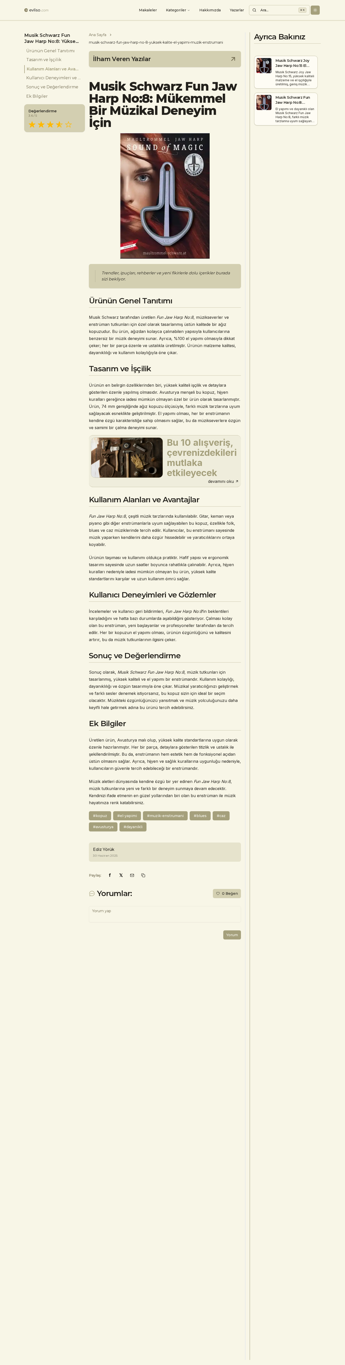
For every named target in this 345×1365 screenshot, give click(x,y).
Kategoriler (176, 10)
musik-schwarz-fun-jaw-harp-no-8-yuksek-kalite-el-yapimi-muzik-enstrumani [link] (156, 42)
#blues (200, 815)
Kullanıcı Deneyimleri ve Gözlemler (53, 78)
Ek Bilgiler (37, 96)
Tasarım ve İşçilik (43, 60)
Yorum (232, 935)
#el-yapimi (127, 815)
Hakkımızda (210, 10)
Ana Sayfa (97, 35)
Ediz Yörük (103, 849)
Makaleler (148, 10)
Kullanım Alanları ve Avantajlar (54, 69)
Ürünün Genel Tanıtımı (50, 50)
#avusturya (103, 827)
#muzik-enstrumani (165, 815)
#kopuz (100, 815)
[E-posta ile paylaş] (132, 875)
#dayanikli (133, 827)
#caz (221, 815)
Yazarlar (237, 10)
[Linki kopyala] (143, 875)
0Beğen (230, 893)
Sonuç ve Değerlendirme (52, 87)
